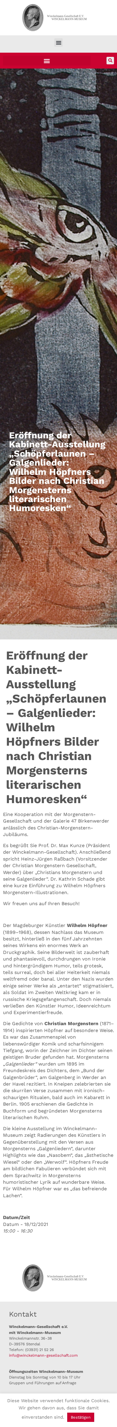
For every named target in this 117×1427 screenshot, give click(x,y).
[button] (58, 42)
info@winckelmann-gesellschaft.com (43, 1355)
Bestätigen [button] (81, 1417)
